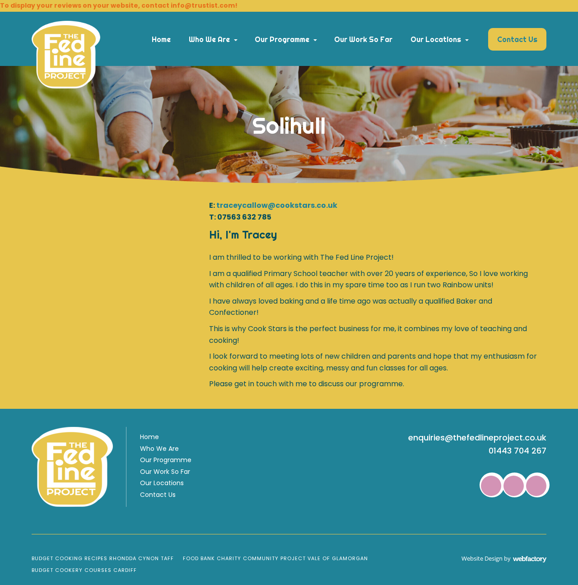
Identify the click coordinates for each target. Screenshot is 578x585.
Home (161, 39)
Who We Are (209, 39)
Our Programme (282, 39)
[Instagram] (536, 486)
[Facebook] (491, 486)
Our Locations (435, 39)
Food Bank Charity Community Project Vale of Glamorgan (275, 558)
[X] (513, 486)
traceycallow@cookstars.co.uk (276, 205)
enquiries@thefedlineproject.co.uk (477, 437)
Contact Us (517, 39)
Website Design (482, 558)
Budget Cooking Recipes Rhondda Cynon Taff (103, 558)
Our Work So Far (363, 39)
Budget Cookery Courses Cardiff (84, 570)
